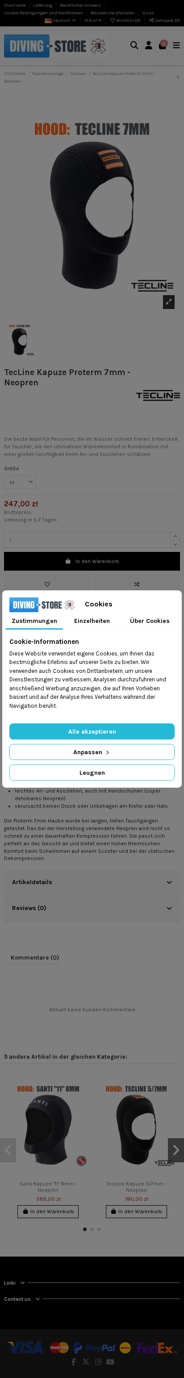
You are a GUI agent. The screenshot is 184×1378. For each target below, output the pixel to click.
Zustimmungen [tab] (34, 621)
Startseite (15, 5)
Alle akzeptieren (92, 731)
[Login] (149, 46)
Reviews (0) (29, 907)
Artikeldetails (32, 881)
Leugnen (92, 773)
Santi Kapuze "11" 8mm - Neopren (48, 1187)
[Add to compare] (137, 584)
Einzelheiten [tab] (92, 621)
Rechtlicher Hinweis (81, 5)
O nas (148, 13)
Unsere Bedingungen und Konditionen (44, 13)
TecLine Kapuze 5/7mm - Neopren (136, 1187)
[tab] (92, 883)
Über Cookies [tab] (150, 621)
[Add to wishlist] (47, 584)
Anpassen (88, 752)
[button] (85, 1229)
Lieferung (43, 5)
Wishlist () (128, 20)
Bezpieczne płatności (113, 13)
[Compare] (81, 1099)
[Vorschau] (81, 1114)
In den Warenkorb (97, 561)
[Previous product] (178, 77)
